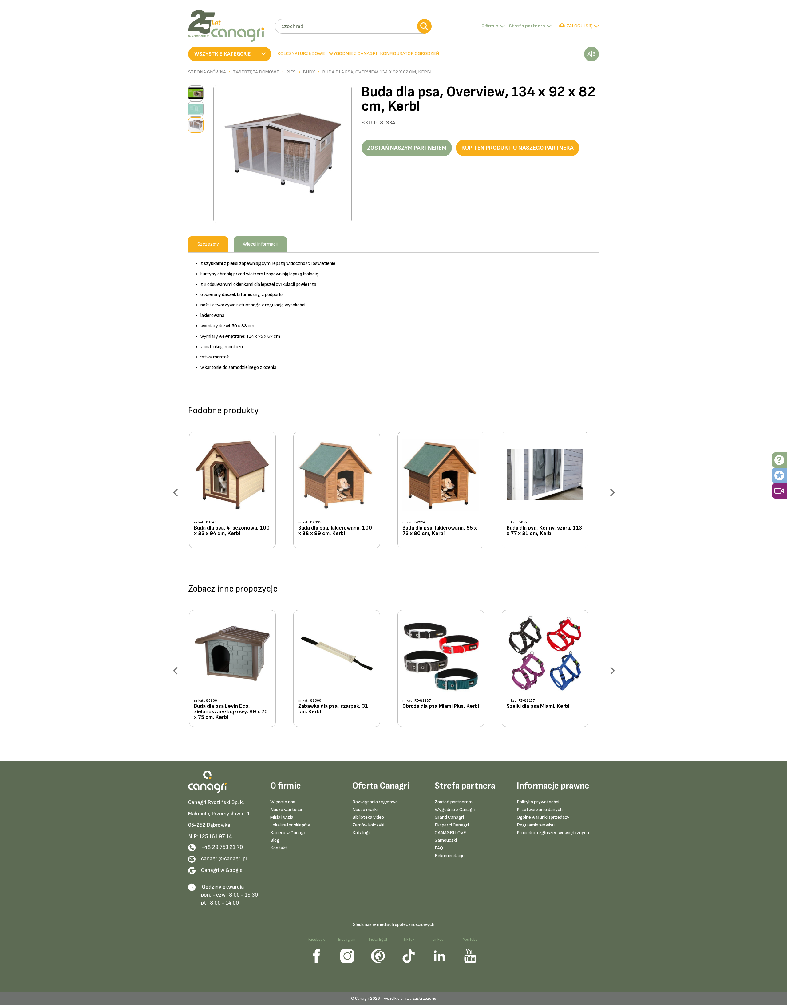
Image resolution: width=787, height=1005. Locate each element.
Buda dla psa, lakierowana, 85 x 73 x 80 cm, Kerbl (439, 531)
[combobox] (353, 26)
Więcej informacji (260, 244)
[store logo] (229, 26)
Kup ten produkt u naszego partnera (517, 148)
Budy (309, 72)
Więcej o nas (282, 802)
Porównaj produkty (591, 54)
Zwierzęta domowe (256, 72)
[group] (237, 492)
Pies (291, 72)
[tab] (352, 54)
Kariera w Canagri (288, 833)
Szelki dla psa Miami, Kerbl (538, 706)
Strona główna (207, 72)
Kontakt (278, 848)
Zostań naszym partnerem (406, 148)
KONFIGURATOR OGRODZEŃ (409, 54)
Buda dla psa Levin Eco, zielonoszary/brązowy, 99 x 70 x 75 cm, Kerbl (231, 712)
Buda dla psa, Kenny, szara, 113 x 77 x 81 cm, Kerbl (544, 531)
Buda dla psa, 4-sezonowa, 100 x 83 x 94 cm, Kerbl (232, 531)
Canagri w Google (222, 870)
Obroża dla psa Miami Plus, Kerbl (440, 706)
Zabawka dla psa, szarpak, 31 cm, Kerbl (333, 709)
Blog (274, 840)
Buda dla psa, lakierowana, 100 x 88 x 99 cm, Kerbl (335, 531)
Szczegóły (208, 244)
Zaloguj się (579, 26)
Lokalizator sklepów (290, 825)
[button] (229, 54)
